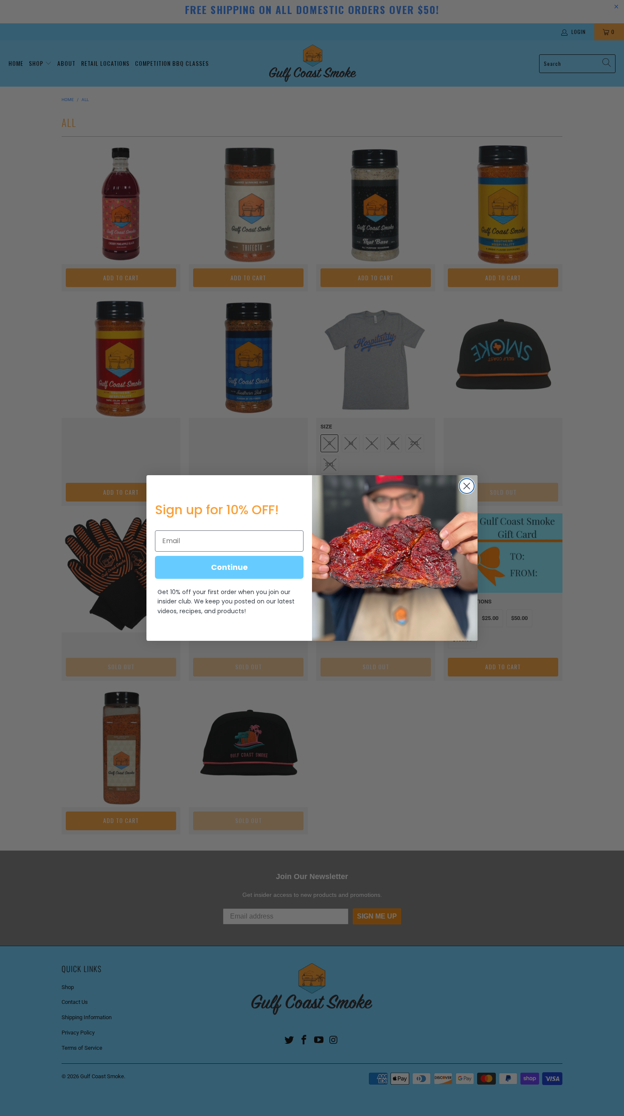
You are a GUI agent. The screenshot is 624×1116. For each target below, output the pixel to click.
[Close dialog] (466, 486)
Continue (229, 567)
